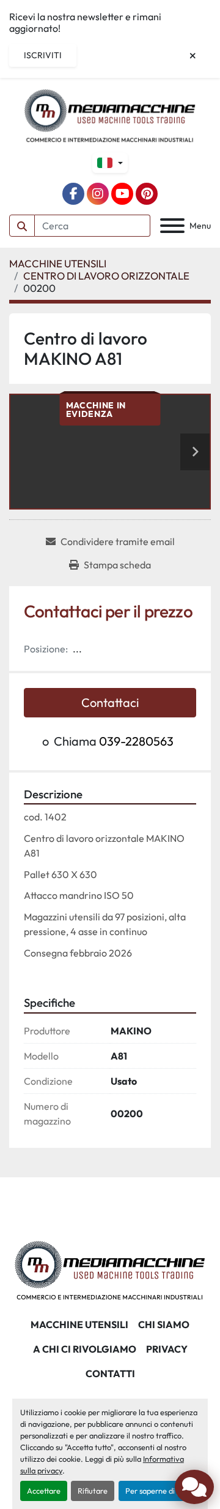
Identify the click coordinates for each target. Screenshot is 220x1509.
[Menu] (172, 225)
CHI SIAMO (163, 1324)
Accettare (44, 1491)
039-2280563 (136, 741)
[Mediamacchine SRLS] (110, 1269)
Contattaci (110, 702)
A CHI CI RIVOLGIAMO (84, 1349)
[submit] (22, 226)
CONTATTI (110, 1373)
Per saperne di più (156, 1491)
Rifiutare (93, 1491)
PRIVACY (167, 1349)
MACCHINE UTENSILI (79, 1324)
